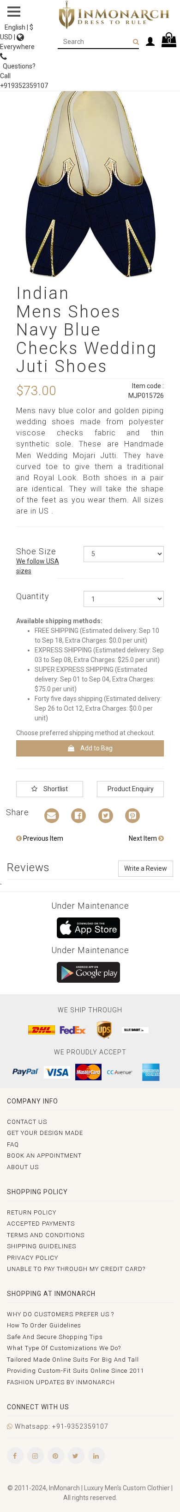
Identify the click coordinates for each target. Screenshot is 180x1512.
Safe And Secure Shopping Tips (55, 1336)
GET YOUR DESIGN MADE (45, 1132)
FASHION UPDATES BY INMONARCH (61, 1382)
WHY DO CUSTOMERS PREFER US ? (60, 1314)
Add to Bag (96, 748)
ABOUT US (23, 1167)
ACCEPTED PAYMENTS (41, 1223)
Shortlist (55, 789)
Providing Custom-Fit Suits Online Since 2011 (75, 1370)
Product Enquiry (131, 789)
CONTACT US (27, 1121)
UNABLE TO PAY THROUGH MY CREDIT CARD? (76, 1268)
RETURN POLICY (31, 1212)
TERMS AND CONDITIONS (45, 1235)
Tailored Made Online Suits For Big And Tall (73, 1359)
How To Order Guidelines (44, 1325)
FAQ (13, 1144)
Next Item (143, 838)
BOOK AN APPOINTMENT (44, 1155)
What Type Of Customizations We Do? (64, 1348)
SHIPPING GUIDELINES (41, 1246)
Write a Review (145, 868)
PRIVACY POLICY (32, 1257)
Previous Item (42, 838)
